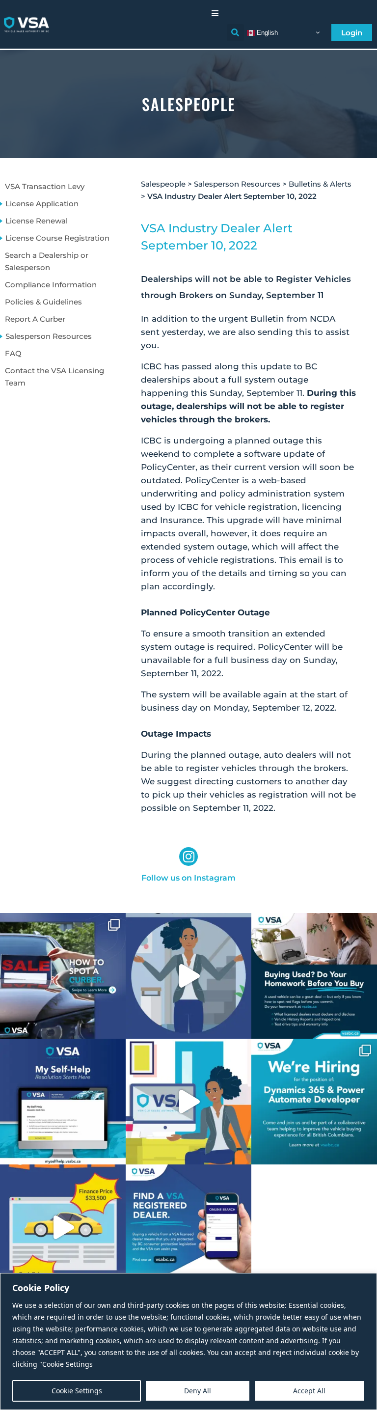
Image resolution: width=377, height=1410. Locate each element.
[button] (215, 13)
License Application (42, 203)
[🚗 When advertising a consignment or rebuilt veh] (188, 976)
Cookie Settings (77, 1390)
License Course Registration (57, 238)
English (266, 32)
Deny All (197, 1390)
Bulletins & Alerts (320, 184)
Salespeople (163, 184)
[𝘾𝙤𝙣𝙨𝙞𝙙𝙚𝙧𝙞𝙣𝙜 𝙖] (314, 976)
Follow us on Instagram (188, 878)
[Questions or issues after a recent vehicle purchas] (63, 1101)
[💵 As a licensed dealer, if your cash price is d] (63, 1227)
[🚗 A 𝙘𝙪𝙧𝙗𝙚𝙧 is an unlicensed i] (63, 976)
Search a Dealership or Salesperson (46, 261)
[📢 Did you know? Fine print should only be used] (188, 1101)
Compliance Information (51, 284)
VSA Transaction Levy (44, 186)
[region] (188, 1341)
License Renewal (36, 220)
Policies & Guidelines (43, 301)
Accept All (309, 1390)
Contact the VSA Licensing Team (54, 376)
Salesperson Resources (48, 336)
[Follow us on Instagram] (188, 856)
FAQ (13, 353)
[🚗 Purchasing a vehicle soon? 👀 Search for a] (188, 1227)
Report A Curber (35, 319)
